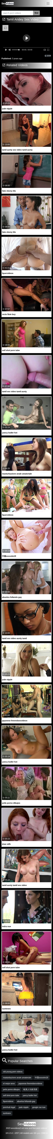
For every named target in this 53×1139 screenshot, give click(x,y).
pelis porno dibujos (11, 1089)
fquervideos (8, 1101)
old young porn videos (12, 1072)
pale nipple (24, 1107)
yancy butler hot (30, 1095)
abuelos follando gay (26, 1101)
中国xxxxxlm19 (41, 1078)
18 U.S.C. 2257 (12, 1133)
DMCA (45, 1133)
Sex (7, 3)
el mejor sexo (9, 1083)
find (36, 13)
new (26, 1128)
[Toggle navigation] (48, 3)
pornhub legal (9, 1107)
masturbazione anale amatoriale (17, 1078)
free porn (36, 1128)
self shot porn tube (11, 1095)
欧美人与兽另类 (30, 1089)
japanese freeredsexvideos (30, 1083)
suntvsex (7, 1113)
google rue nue (38, 1107)
